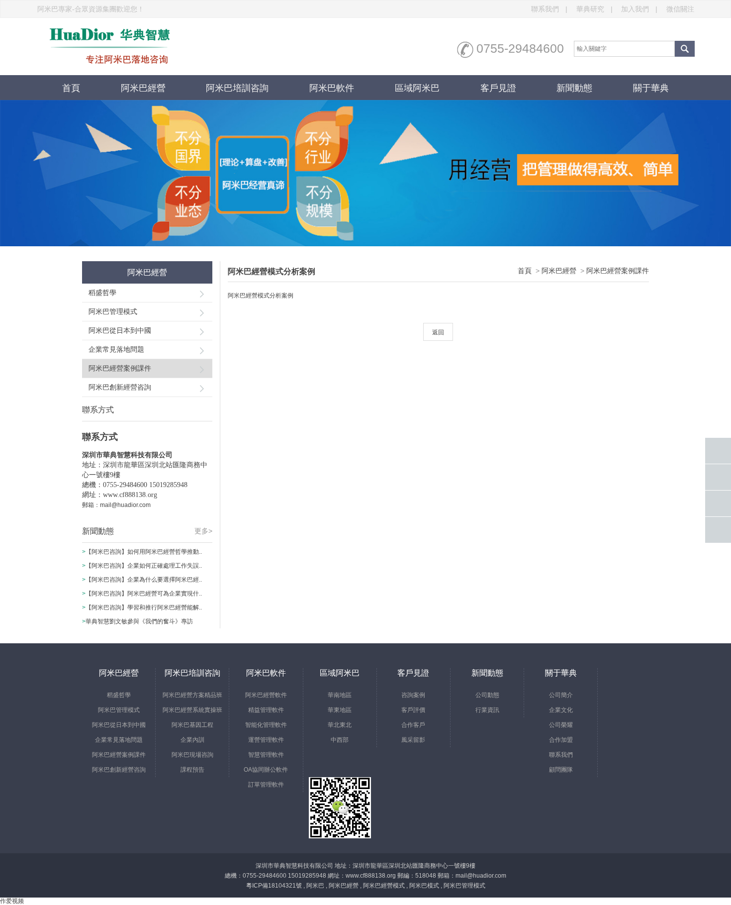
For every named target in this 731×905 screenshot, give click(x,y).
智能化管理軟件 (266, 724)
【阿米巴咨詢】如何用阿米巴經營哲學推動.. (144, 551)
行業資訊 (487, 709)
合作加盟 (561, 739)
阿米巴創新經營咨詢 (120, 387)
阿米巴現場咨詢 (192, 754)
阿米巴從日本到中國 (120, 330)
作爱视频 (12, 901)
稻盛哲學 (102, 293)
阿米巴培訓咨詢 (237, 88)
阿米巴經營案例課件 (120, 368)
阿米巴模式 (424, 885)
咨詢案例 (413, 695)
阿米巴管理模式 (113, 311)
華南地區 (340, 695)
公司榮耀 (561, 724)
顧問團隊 (561, 769)
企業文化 (561, 709)
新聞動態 (574, 88)
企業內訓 (192, 739)
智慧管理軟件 (266, 754)
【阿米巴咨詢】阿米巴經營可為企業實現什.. (144, 593)
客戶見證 (498, 88)
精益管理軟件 (266, 709)
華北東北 (340, 724)
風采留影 (413, 739)
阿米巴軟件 (331, 88)
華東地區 (340, 709)
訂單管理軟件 (266, 784)
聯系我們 (549, 9)
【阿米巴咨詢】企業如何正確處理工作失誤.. (144, 565)
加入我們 (639, 9)
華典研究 (594, 9)
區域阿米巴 (417, 88)
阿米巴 (315, 885)
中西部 (340, 739)
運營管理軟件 (266, 739)
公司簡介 (561, 695)
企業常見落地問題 (116, 349)
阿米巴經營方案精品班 (192, 695)
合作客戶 (413, 724)
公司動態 (487, 695)
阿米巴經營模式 (384, 885)
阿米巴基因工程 (192, 724)
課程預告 (192, 769)
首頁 (71, 88)
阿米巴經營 (143, 88)
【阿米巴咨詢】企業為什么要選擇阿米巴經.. (144, 579)
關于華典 (651, 88)
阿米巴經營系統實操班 (192, 709)
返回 (438, 332)
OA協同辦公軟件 (266, 769)
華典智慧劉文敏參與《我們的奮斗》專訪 (139, 621)
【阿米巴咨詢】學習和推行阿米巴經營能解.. (144, 607)
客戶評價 (413, 709)
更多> (203, 531)
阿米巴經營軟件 (266, 695)
